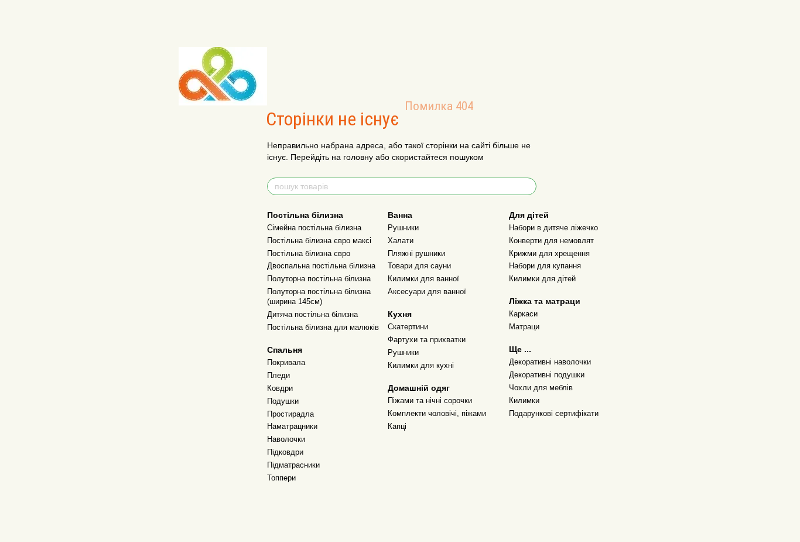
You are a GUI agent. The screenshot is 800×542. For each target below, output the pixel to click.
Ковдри (280, 388)
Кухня (400, 314)
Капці (397, 426)
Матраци (524, 326)
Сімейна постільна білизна (314, 227)
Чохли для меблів (541, 387)
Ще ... (520, 349)
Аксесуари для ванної (427, 291)
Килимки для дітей (542, 278)
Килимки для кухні (421, 365)
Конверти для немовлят (551, 240)
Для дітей (529, 215)
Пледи (278, 375)
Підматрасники (293, 465)
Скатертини (408, 326)
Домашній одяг (419, 388)
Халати (400, 240)
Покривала (286, 362)
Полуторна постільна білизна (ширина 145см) (319, 296)
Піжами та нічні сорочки (430, 400)
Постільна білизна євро (308, 253)
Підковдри (285, 452)
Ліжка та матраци (544, 301)
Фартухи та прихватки (427, 339)
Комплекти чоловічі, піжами (437, 413)
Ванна (400, 215)
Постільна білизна (305, 215)
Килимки (524, 400)
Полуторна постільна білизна (319, 278)
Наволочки (286, 439)
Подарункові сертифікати (554, 413)
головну (358, 157)
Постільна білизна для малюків (323, 327)
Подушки (283, 401)
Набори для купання (545, 265)
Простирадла (290, 414)
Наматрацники (292, 426)
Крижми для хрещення (549, 253)
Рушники (403, 227)
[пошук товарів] (527, 186)
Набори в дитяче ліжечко (553, 227)
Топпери (281, 477)
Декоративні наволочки (550, 361)
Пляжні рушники (416, 253)
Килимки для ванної (423, 278)
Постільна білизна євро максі (319, 240)
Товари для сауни (419, 265)
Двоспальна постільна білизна (321, 265)
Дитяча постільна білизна (312, 314)
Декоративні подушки (546, 374)
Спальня (284, 349)
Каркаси (523, 313)
